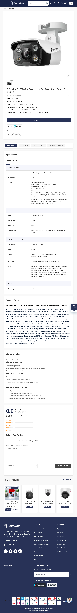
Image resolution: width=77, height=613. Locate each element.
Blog (35, 559)
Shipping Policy (38, 536)
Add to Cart (15, 509)
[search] (47, 3)
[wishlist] (62, 3)
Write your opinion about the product (17, 445)
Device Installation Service (42, 544)
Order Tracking (61, 548)
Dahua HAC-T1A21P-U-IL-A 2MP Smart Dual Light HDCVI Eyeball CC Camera (47, 503)
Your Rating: (9, 462)
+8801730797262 (12, 540)
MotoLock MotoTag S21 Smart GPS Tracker (12, 503)
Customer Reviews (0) (56, 145)
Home (5, 8)
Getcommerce (43, 611)
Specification (11, 145)
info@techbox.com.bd (13, 545)
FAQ (35, 552)
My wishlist (60, 536)
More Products (66, 480)
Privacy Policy (38, 533)
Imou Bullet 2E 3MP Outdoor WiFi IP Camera (29, 503)
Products (11, 8)
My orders (60, 533)
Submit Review (63, 465)
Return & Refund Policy (41, 540)
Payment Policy (38, 556)
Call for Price (40, 120)
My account (61, 529)
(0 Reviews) (18, 95)
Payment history (62, 540)
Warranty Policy (38, 145)
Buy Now (8, 509)
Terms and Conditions (40, 529)
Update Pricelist (62, 552)
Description (24, 145)
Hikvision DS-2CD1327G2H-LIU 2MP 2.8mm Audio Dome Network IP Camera (65, 503)
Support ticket (61, 544)
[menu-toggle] (5, 3)
